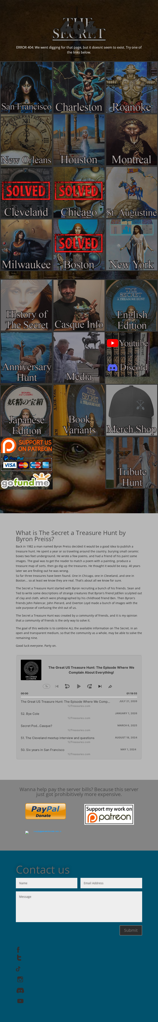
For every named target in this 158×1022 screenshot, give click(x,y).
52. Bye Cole (30, 714)
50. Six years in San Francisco (42, 750)
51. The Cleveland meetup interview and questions (57, 738)
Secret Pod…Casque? (36, 726)
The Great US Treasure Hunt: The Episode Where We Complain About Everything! (80, 702)
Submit (131, 930)
